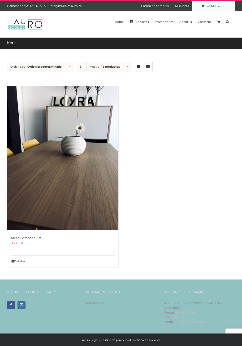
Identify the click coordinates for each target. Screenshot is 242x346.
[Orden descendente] (80, 66)
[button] (227, 21)
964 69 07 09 (180, 317)
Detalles (20, 261)
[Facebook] (11, 305)
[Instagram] (21, 305)
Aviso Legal (90, 340)
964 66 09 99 (185, 312)
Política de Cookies (146, 340)
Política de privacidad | (116, 340)
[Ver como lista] (147, 66)
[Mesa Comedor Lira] (62, 158)
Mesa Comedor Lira (26, 238)
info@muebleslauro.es (66, 6)
